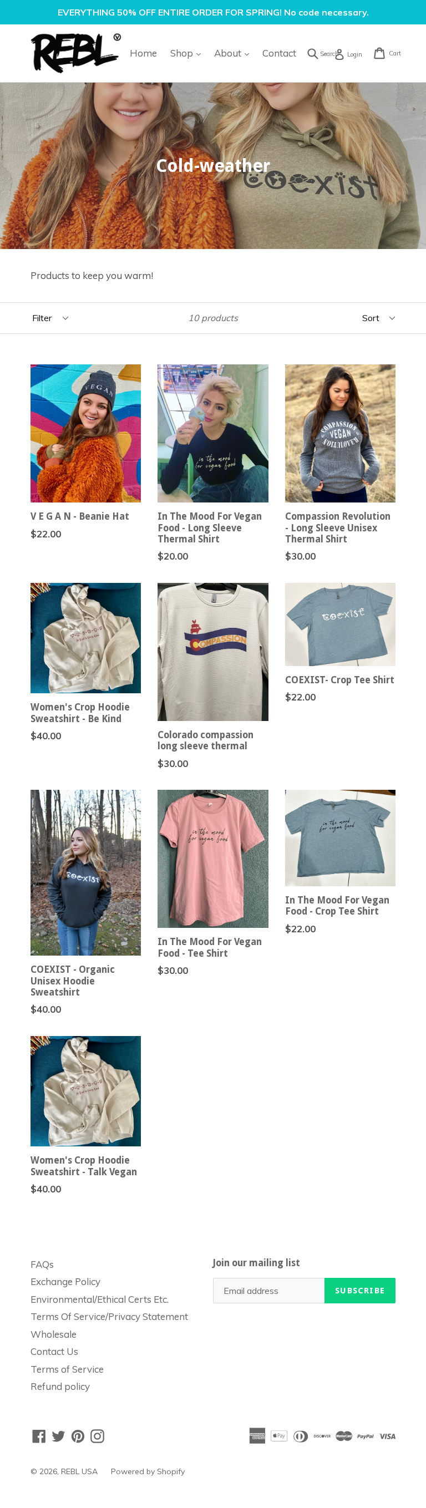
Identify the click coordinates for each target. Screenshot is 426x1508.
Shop (188, 53)
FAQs (42, 1264)
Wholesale (54, 1334)
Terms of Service (67, 1369)
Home (143, 53)
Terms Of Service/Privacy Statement (109, 1316)
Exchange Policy (65, 1281)
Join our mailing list (256, 1262)
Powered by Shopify (148, 1471)
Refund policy (60, 1386)
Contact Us (54, 1351)
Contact (279, 53)
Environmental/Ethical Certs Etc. (100, 1299)
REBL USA (79, 1471)
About (234, 53)
